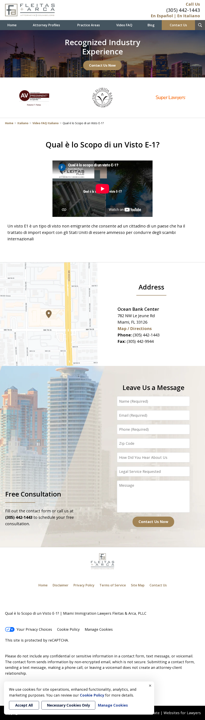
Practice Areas (88, 25)
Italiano (22, 123)
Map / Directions (135, 328)
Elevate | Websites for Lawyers (167, 712)
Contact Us (178, 25)
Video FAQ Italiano (45, 123)
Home (12, 25)
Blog (151, 25)
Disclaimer (60, 585)
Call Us (193, 4)
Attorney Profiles (46, 25)
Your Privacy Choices (34, 629)
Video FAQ (124, 25)
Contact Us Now (102, 65)
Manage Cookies (99, 629)
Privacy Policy (83, 585)
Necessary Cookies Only (68, 705)
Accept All (24, 705)
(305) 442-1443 (183, 10)
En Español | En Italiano (175, 15)
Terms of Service (112, 585)
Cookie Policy (68, 629)
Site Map (138, 585)
